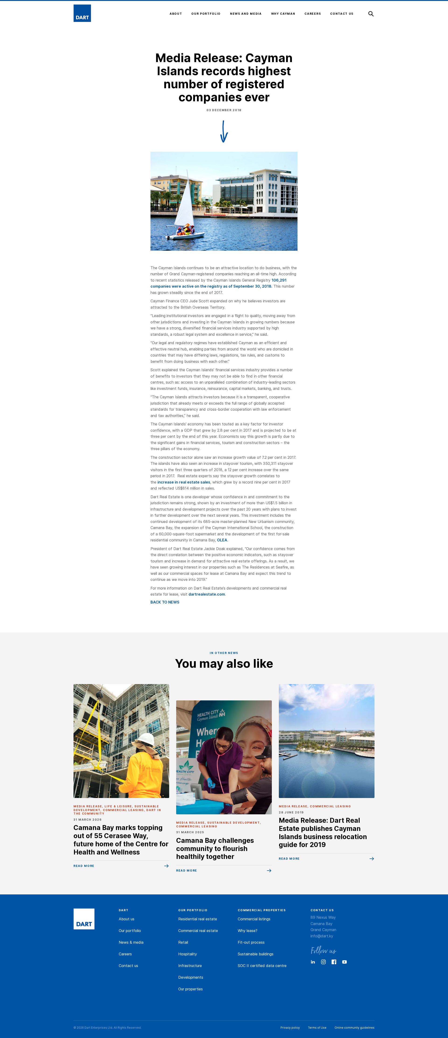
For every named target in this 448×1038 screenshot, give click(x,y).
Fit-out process (251, 942)
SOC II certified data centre (262, 965)
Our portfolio (130, 930)
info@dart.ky (322, 936)
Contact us (128, 965)
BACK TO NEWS (164, 602)
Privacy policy (290, 1027)
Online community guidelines (354, 1027)
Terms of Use (317, 1027)
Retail (183, 942)
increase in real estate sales (184, 482)
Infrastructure (190, 965)
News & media (131, 942)
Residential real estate (197, 919)
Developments (190, 977)
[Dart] (84, 919)
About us (126, 919)
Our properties (190, 989)
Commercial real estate (198, 930)
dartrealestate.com (207, 594)
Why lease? (247, 930)
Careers (125, 954)
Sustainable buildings (255, 954)
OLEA (222, 540)
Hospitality (187, 954)
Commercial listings (254, 919)
